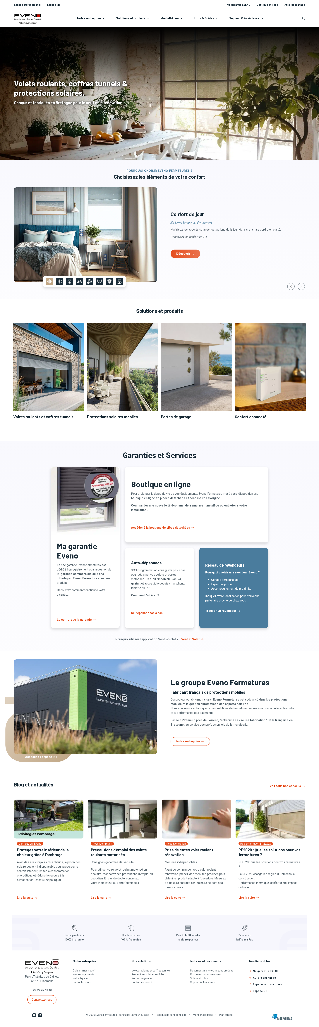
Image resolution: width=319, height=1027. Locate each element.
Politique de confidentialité (171, 1014)
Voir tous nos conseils (285, 786)
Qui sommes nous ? (84, 970)
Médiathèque (169, 18)
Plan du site (226, 1014)
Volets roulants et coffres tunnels (151, 970)
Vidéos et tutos (199, 978)
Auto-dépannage (294, 4)
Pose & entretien (102, 843)
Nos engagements (83, 974)
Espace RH (53, 4)
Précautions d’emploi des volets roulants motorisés (119, 852)
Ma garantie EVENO (238, 4)
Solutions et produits (130, 18)
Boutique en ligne (267, 4)
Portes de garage (142, 978)
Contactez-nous (42, 999)
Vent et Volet (190, 639)
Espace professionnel (27, 4)
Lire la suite (25, 897)
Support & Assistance (244, 18)
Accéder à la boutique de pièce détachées (160, 527)
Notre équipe (80, 978)
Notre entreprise (89, 18)
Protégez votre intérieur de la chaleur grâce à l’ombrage (43, 852)
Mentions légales (203, 1014)
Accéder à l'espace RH (41, 757)
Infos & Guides (204, 18)
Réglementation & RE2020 (255, 843)
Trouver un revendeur (220, 611)
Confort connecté (142, 982)
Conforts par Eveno (30, 843)
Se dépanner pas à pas (147, 613)
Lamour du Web (140, 1014)
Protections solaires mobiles (148, 974)
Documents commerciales (205, 974)
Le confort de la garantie (74, 619)
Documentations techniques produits (211, 970)
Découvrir (183, 253)
